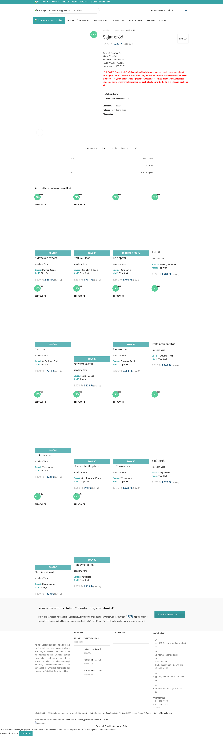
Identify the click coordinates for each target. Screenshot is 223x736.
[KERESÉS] (96, 11)
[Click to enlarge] (40, 132)
